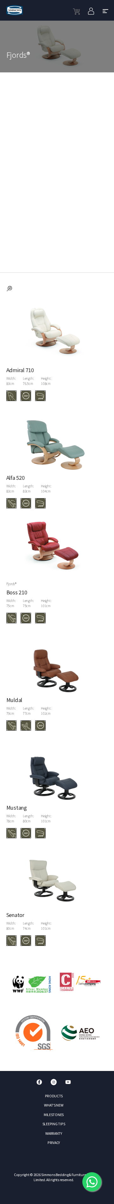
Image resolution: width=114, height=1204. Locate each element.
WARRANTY (53, 1133)
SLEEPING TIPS (53, 1123)
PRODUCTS (54, 1096)
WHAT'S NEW (53, 1105)
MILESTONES (54, 1114)
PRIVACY (54, 1142)
